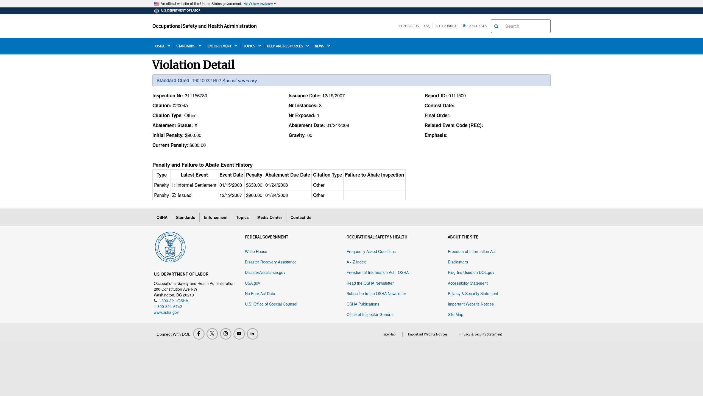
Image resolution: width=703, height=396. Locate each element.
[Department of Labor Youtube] (239, 334)
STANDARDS (186, 46)
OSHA (160, 46)
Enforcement (216, 217)
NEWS (320, 46)
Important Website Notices (471, 304)
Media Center (269, 217)
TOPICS (249, 46)
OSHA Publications (363, 304)
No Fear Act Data (260, 293)
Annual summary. (240, 80)
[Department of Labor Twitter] (212, 334)
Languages (477, 25)
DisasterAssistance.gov (265, 272)
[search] (496, 26)
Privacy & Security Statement (473, 293)
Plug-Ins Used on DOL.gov (471, 272)
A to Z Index (446, 25)
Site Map (455, 314)
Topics (242, 217)
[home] (170, 246)
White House (256, 251)
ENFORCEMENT (220, 46)
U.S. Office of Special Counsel (271, 304)
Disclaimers (458, 262)
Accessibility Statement (468, 283)
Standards (185, 217)
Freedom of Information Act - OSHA (378, 272)
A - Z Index (356, 262)
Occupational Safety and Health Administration (204, 26)
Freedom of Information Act (472, 251)
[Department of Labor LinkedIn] (252, 334)
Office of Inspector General (370, 314)
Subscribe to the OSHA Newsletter (376, 293)
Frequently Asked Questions (371, 251)
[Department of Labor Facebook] (199, 334)
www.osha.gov (166, 312)
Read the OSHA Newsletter (370, 283)
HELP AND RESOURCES (285, 46)
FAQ (427, 25)
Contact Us (409, 25)
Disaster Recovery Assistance (271, 262)
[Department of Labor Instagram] (225, 334)
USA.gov (252, 283)
